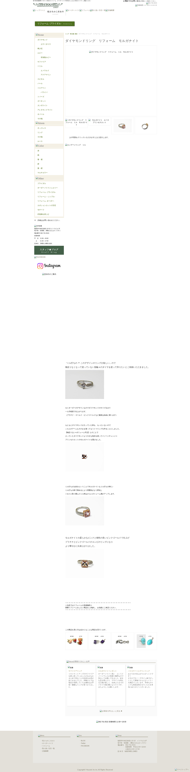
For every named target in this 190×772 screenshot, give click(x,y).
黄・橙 (40, 168)
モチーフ (40, 210)
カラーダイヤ (46, 44)
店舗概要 (45, 751)
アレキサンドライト (45, 110)
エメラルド (45, 70)
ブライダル (41, 183)
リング (40, 132)
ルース (40, 141)
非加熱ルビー (46, 57)
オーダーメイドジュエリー (47, 188)
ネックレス (41, 128)
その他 (40, 119)
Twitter (83, 743)
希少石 (40, 49)
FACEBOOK (85, 746)
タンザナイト (42, 105)
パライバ (44, 92)
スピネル (40, 79)
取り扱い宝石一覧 (48, 748)
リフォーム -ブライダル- (46, 192)
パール (40, 83)
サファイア (41, 62)
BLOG (83, 741)
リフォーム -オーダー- (45, 201)
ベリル (40, 66)
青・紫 (40, 159)
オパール (40, 114)
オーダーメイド (47, 743)
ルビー (40, 53)
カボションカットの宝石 (46, 205)
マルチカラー (42, 173)
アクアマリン (46, 75)
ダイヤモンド (42, 40)
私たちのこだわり (48, 741)
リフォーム (46, 746)
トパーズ (40, 97)
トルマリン (41, 88)
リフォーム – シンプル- (46, 197)
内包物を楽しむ (43, 214)
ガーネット (41, 101)
